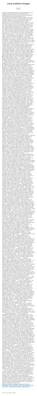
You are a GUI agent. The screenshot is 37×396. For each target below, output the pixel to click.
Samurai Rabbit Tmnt (15, 385)
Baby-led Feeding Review (9, 384)
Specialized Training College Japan (19, 386)
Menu (18, 8)
